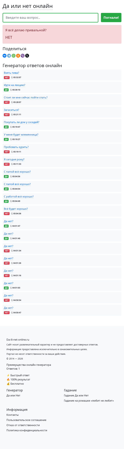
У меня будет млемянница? (21, 134)
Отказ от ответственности (23, 425)
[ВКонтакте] (4, 56)
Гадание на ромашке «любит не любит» (89, 400)
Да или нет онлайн (28, 6)
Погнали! (111, 17)
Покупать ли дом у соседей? (21, 122)
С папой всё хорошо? (17, 171)
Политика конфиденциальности (26, 430)
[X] (27, 56)
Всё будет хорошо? (16, 209)
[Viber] (23, 56)
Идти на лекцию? (14, 85)
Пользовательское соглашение (26, 420)
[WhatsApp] (14, 56)
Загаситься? (11, 110)
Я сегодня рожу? (14, 159)
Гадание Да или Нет (76, 395)
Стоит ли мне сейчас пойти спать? (25, 97)
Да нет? (8, 221)
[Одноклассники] (18, 56)
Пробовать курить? (16, 147)
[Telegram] (9, 56)
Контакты (12, 415)
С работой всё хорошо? (19, 196)
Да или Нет (13, 395)
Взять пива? (11, 73)
